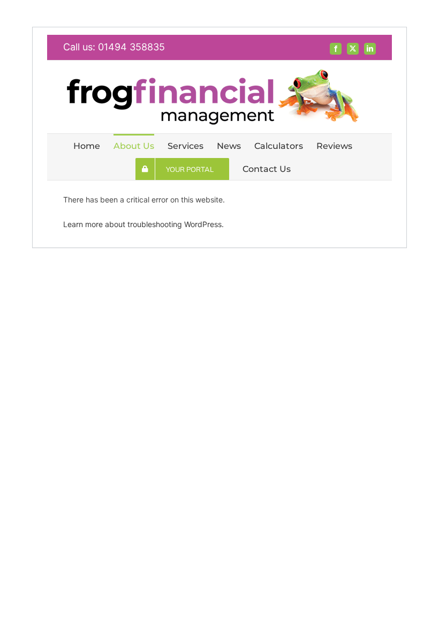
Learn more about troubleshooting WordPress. (143, 224)
